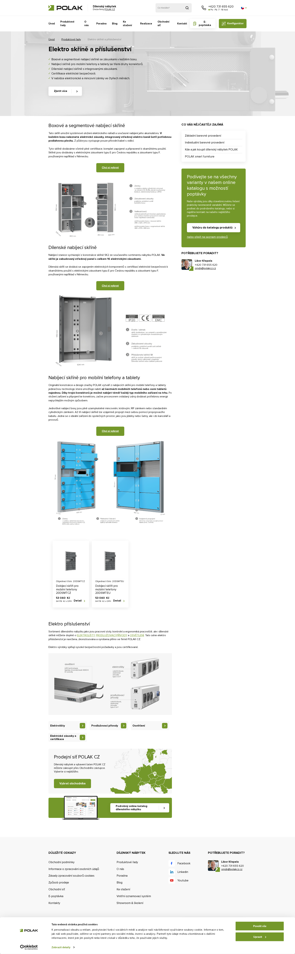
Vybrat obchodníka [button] (72, 783)
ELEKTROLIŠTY (86, 635)
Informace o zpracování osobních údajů (73, 869)
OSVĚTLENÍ (137, 635)
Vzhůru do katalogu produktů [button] (212, 227)
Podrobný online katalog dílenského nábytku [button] (131, 807)
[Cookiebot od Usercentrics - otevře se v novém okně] (29, 947)
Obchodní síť (163, 23)
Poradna (101, 23)
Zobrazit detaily (61, 947)
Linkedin (182, 872)
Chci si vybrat (110, 167)
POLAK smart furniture (199, 156)
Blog (114, 23)
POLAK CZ (65, 8)
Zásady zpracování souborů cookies (71, 875)
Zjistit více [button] (60, 91)
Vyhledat (187, 7)
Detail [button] (78, 600)
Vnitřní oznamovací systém (134, 896)
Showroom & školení (130, 903)
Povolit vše (259, 926)
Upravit (257, 936)
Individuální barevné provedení (204, 142)
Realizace (146, 23)
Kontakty (54, 903)
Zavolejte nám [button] (203, 7)
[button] (244, 7)
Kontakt (182, 23)
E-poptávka (205, 23)
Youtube (182, 880)
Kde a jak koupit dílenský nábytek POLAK (211, 149)
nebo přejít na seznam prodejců (207, 237)
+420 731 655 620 (221, 6)
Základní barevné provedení (203, 135)
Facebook (183, 863)
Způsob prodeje (58, 882)
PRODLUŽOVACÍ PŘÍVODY (111, 635)
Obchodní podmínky (61, 862)
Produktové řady (67, 23)
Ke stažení (127, 23)
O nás (86, 23)
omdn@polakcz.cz (205, 268)
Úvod (51, 23)
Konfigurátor (235, 23)
